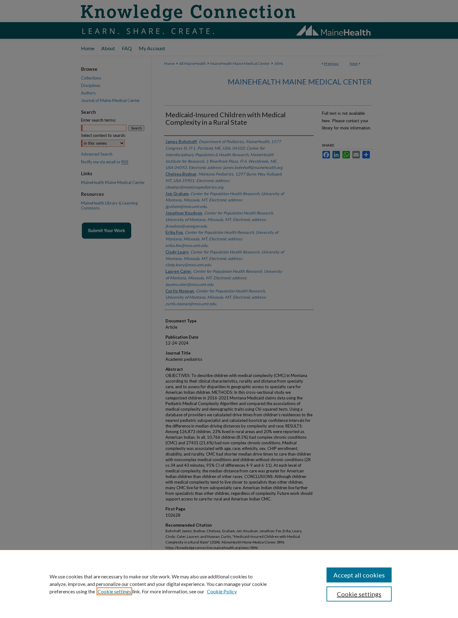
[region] (229, 583)
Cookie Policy (222, 591)
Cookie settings (114, 591)
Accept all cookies (359, 575)
